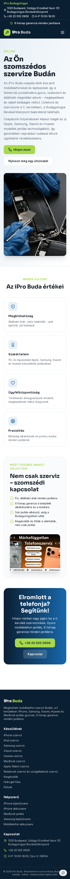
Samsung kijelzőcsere (17, 819)
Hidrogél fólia (12, 781)
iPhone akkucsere (15, 808)
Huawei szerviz (13, 756)
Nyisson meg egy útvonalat (28, 161)
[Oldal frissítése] (63, 873)
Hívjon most (22, 150)
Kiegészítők (11, 776)
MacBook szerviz (14, 761)
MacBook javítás (14, 813)
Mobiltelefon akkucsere (18, 824)
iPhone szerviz (13, 735)
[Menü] (62, 32)
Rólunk (8, 787)
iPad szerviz (11, 740)
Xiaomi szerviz (13, 750)
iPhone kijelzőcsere (16, 803)
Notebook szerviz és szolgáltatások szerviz (31, 771)
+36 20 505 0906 (18, 16)
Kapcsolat (35, 654)
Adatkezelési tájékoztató (44, 874)
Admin (25, 874)
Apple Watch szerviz (16, 766)
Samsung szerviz (14, 745)
